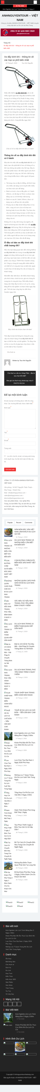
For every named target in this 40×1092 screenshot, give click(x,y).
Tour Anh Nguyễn (27, 63)
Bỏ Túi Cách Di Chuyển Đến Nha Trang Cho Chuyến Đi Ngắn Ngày (24, 844)
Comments (28, 522)
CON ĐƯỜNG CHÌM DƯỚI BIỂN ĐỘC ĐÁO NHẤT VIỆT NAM (25, 562)
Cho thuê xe (11, 352)
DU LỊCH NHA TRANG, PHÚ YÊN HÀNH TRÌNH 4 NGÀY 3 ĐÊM (25, 672)
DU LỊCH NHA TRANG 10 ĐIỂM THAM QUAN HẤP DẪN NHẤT (24, 626)
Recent (18, 522)
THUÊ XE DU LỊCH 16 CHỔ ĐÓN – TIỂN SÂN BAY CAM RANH (24, 712)
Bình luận (7, 408)
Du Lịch (8, 970)
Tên (5, 432)
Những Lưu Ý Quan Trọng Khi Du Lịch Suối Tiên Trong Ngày (24, 777)
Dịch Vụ (8, 967)
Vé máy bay (10, 994)
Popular (10, 522)
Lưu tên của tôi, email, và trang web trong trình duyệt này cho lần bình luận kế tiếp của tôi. (19, 459)
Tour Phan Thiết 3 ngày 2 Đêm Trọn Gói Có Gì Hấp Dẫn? (23, 827)
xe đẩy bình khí (21, 93)
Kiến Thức (9, 976)
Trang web (7, 448)
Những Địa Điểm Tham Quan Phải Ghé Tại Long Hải (25, 864)
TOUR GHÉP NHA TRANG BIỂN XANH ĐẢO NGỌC (24, 694)
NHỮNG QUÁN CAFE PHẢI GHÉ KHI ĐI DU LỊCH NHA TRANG (24, 583)
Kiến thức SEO (11, 979)
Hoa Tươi (9, 973)
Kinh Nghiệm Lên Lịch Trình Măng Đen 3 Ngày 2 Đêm (24, 734)
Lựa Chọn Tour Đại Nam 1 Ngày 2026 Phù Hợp (24, 761)
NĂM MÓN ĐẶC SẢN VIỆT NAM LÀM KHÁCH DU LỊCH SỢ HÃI (24, 532)
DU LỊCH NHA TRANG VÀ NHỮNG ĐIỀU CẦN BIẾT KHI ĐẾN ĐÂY (24, 542)
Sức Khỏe (9, 985)
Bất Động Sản (10, 961)
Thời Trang (9, 988)
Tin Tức (8, 991)
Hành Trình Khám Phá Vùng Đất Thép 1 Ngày (24, 811)
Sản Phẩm (9, 982)
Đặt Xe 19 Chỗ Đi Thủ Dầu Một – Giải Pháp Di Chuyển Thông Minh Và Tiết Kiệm (24, 646)
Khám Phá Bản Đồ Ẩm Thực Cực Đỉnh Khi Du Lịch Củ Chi (24, 745)
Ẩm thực (8, 958)
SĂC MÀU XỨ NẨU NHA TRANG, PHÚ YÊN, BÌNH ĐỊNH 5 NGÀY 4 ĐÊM (23, 603)
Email (6, 440)
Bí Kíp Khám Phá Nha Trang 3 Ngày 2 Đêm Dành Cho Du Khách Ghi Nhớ (24, 874)
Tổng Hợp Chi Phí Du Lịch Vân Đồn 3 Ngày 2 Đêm (24, 794)
